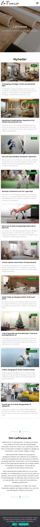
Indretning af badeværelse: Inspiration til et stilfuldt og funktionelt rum (18, 121)
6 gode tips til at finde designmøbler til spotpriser (16, 405)
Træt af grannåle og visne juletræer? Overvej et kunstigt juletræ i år (19, 334)
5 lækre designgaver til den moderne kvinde (18, 370)
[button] (37, 3)
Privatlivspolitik (23, 524)
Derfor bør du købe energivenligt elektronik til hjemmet (18, 227)
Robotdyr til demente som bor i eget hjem (17, 191)
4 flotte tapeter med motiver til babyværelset (19, 262)
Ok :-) (14, 524)
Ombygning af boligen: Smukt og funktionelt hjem (18, 85)
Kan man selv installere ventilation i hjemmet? (19, 157)
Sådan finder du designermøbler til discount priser (18, 298)
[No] (37, 521)
